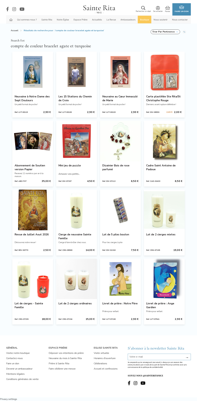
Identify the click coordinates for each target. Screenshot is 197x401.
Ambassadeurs (128, 19)
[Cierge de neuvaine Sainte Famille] (76, 210)
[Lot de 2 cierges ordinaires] (76, 279)
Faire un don (182, 11)
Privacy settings (8, 399)
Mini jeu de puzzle (69, 165)
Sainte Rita (46, 19)
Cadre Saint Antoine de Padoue (161, 167)
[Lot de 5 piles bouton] (120, 210)
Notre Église (63, 19)
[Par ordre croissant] (184, 32)
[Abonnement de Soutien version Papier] (32, 141)
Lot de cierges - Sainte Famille (29, 305)
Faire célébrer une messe (62, 368)
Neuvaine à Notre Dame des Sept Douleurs (32, 98)
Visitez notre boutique (18, 353)
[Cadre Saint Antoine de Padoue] (164, 141)
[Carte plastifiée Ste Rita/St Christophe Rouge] (164, 72)
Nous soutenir (160, 19)
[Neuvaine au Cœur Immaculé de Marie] (120, 72)
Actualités (97, 19)
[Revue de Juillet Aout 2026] (32, 210)
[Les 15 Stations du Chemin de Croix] (76, 72)
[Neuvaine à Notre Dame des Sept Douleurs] (32, 72)
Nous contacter (180, 19)
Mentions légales (15, 374)
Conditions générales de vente (22, 379)
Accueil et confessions (106, 368)
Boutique (144, 19)
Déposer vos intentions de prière (66, 353)
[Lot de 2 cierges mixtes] (164, 210)
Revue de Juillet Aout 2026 (32, 234)
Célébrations (100, 363)
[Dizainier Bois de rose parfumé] (120, 141)
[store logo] (99, 9)
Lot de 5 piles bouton (115, 234)
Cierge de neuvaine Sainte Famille (74, 236)
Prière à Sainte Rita (59, 363)
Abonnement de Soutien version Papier (30, 167)
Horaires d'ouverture (105, 358)
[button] (165, 31)
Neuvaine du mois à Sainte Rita (65, 358)
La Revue (111, 19)
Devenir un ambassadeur (19, 368)
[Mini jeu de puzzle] (76, 141)
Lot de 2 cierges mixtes (160, 234)
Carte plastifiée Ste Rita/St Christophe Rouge (163, 98)
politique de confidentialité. (153, 367)
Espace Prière (80, 19)
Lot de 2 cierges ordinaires (75, 303)
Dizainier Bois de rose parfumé (115, 167)
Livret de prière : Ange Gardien (160, 305)
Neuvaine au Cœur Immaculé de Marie (120, 98)
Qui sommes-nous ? (27, 19)
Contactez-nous (14, 358)
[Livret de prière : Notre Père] (120, 279)
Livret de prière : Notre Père (120, 303)
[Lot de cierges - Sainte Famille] (32, 279)
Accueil (14, 30)
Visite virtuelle (101, 353)
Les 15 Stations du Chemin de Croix (75, 98)
